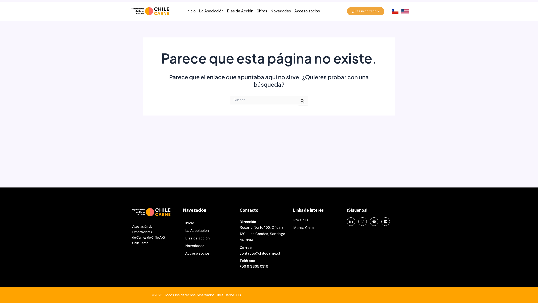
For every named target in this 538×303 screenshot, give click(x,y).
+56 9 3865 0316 (254, 266)
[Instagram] (362, 221)
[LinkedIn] (351, 221)
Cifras (262, 11)
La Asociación (211, 11)
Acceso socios (307, 11)
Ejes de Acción (240, 11)
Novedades (280, 11)
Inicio (191, 11)
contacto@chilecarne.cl (260, 253)
